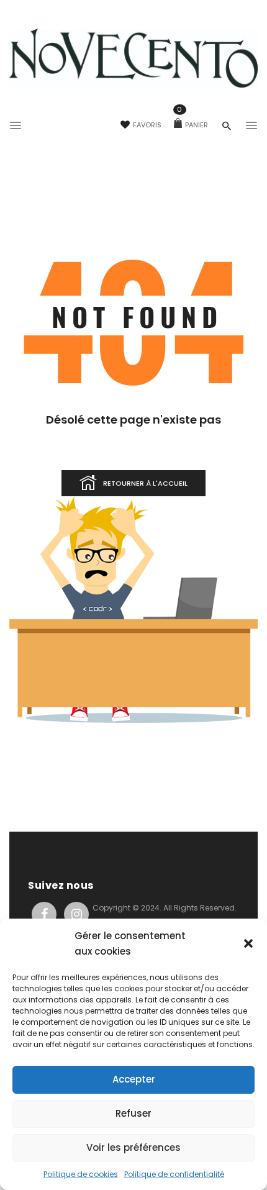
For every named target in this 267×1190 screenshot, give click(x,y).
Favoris (147, 125)
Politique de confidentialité (174, 1174)
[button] (248, 943)
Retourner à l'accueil (145, 483)
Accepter (133, 1079)
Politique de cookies (80, 1174)
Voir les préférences (133, 1147)
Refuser (133, 1113)
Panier (192, 125)
